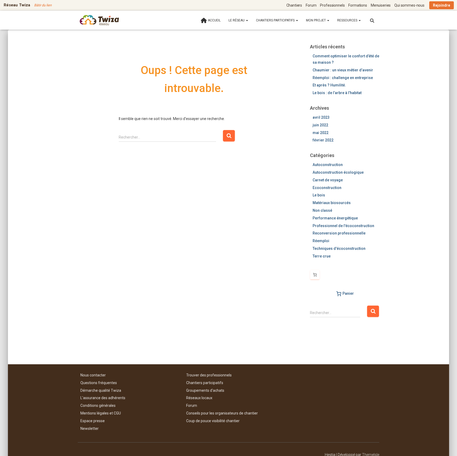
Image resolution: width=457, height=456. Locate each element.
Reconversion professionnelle (339, 233)
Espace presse (92, 421)
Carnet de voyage (328, 180)
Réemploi (321, 241)
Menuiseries (381, 5)
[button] (246, 20)
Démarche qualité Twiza (100, 390)
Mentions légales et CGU (100, 413)
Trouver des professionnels (209, 375)
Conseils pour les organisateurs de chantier (222, 413)
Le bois (319, 195)
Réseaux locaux (199, 398)
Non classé (322, 210)
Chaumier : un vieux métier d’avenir (343, 70)
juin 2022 (320, 125)
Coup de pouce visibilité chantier (213, 421)
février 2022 (323, 140)
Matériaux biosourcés (332, 203)
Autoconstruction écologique (338, 172)
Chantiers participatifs (275, 20)
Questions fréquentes (98, 383)
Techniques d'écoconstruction (339, 248)
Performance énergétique (335, 218)
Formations (357, 5)
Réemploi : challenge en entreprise (343, 78)
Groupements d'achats (205, 390)
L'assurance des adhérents (102, 398)
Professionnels (332, 5)
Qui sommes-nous (409, 5)
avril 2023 (321, 117)
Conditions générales (98, 405)
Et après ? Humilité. (329, 85)
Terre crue (322, 256)
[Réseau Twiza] (99, 20)
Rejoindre (441, 5)
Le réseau (237, 20)
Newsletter (89, 428)
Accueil (214, 20)
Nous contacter (93, 375)
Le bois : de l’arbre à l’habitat (337, 93)
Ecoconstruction (327, 188)
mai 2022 (320, 133)
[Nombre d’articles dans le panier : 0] (314, 274)
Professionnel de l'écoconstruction (343, 226)
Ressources (347, 20)
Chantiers (294, 5)
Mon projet (316, 20)
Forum (311, 5)
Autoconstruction (328, 165)
